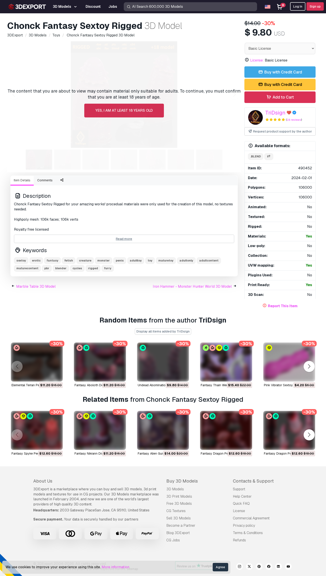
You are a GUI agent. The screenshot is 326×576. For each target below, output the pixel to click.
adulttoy (136, 260)
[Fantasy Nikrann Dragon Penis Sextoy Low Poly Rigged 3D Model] (100, 430)
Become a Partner (180, 525)
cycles (77, 268)
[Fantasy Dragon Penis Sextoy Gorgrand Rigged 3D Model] (289, 430)
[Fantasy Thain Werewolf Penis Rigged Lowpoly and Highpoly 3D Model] (226, 362)
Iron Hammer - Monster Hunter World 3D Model (192, 286)
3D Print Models (179, 496)
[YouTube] (288, 567)
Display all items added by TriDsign (163, 331)
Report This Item (283, 306)
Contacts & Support (253, 481)
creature (85, 260)
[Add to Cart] (47, 375)
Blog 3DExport (178, 532)
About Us (42, 481)
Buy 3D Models (182, 481)
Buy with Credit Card (282, 72)
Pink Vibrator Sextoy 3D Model (285, 385)
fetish (68, 260)
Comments (45, 180)
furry (107, 268)
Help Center (242, 496)
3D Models (175, 489)
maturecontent (27, 268)
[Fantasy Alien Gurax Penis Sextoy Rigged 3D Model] (163, 430)
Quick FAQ (241, 503)
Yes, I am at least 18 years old (124, 110)
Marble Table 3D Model (36, 286)
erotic (36, 260)
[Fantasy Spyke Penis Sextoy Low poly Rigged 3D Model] (37, 430)
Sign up (315, 6)
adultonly (186, 260)
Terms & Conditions (248, 532)
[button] (309, 366)
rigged (93, 268)
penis (120, 260)
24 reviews (294, 120)
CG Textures (176, 511)
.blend (255, 156)
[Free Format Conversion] (269, 156)
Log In (297, 6)
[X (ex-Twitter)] (249, 567)
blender (61, 268)
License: (257, 60)
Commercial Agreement (251, 518)
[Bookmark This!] (56, 375)
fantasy (52, 260)
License (239, 511)
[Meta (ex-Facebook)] (268, 567)
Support (239, 489)
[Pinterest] (259, 567)
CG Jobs (173, 540)
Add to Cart (283, 97)
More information (115, 567)
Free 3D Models (179, 503)
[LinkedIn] (278, 567)
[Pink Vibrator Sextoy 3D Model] (289, 362)
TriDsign (275, 112)
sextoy (21, 260)
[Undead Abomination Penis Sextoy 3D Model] (163, 362)
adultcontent (208, 260)
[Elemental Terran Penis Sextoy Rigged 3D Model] (37, 362)
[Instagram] (239, 567)
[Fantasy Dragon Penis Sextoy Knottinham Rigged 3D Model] (226, 430)
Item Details (22, 180)
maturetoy (165, 260)
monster (103, 260)
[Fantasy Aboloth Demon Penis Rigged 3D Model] (100, 362)
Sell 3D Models (178, 518)
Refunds (239, 540)
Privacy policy (244, 525)
